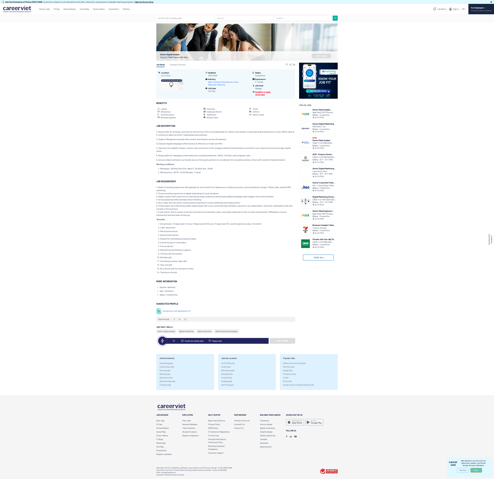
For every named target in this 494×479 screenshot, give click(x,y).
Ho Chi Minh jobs (228, 363)
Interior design (266, 424)
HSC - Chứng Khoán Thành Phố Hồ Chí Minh (323, 185)
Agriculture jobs (166, 377)
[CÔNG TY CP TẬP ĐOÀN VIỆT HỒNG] (305, 201)
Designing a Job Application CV (177, 311)
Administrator (266, 447)
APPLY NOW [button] (321, 56)
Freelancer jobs (289, 374)
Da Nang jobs (226, 381)
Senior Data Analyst (321, 140)
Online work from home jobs (294, 363)
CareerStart (114, 9)
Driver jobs (287, 381)
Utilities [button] (126, 9)
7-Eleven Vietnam (319, 228)
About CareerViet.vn (216, 420)
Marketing (221, 85)
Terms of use (213, 435)
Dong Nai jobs (227, 374)
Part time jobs (288, 367)
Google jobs (288, 370)
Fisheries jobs (165, 385)
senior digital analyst (166, 331)
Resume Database (189, 424)
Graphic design (266, 432)
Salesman (264, 443)
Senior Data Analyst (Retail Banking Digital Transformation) (322, 109)
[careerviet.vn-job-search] (295, 422)
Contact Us (239, 428)
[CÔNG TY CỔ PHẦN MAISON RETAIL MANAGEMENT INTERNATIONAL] (305, 159)
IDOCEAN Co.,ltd (318, 126)
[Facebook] (286, 436)
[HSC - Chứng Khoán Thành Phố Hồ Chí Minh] (305, 187)
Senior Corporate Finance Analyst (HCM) (324, 182)
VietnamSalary (69, 9)
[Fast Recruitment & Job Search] (17, 8)
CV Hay (57, 9)
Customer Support (216, 453)
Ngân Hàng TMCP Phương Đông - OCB (322, 112)
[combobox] (185, 18)
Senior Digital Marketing (323, 124)
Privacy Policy (214, 424)
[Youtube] (295, 436)
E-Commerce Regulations (219, 432)
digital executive (204, 331)
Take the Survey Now (143, 2)
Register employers (190, 435)
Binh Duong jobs (228, 370)
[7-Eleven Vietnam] (305, 229)
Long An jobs (226, 377)
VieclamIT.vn (239, 424)
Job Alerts (441, 9)
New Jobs (160, 420)
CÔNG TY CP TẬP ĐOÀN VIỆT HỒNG (323, 200)
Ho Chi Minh (165, 76)
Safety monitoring (267, 435)
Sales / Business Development (220, 82)
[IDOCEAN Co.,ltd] (305, 128)
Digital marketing (267, 428)
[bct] (328, 471)
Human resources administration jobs (298, 385)
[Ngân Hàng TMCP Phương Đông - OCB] (305, 114)
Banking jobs (165, 374)
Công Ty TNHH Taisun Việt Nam (174, 57)
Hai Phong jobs (227, 385)
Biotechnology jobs (167, 381)
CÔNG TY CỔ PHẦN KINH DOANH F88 (322, 242)
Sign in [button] (456, 9)
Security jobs (165, 370)
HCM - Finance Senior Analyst (322, 154)
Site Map (160, 447)
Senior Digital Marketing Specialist (323, 168)
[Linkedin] (291, 436)
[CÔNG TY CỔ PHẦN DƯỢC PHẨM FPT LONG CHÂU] (305, 142)
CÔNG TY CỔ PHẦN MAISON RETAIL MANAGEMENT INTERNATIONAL (323, 157)
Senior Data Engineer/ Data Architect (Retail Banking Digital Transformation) (322, 211)
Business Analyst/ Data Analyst (323, 225)
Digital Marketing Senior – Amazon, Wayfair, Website (324, 196)
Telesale (263, 439)
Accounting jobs (166, 363)
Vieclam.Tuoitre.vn (242, 420)
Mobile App (160, 443)
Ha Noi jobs (226, 367)
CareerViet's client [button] (319, 171)
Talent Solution (188, 428)
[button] (491, 2)
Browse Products (189, 432)
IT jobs (286, 377)
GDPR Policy (213, 428)
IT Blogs (159, 439)
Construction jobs (167, 367)
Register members (164, 454)
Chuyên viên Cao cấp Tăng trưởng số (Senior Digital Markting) (324, 239)
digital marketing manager (226, 331)
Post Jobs (186, 420)
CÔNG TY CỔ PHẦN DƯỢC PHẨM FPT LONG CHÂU (322, 143)
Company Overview (178, 64)
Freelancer (264, 420)
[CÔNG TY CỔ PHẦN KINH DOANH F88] (305, 244)
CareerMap (84, 9)
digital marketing (186, 331)
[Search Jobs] (335, 18)
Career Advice (99, 9)
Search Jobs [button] (44, 9)
